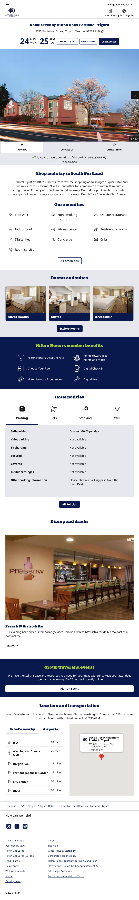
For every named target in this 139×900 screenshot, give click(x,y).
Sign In (129, 15)
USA (22, 806)
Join (120, 15)
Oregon (32, 806)
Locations (10, 806)
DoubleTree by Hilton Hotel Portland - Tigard (84, 806)
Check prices (110, 41)
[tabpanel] (69, 159)
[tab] (22, 147)
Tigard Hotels (47, 806)
